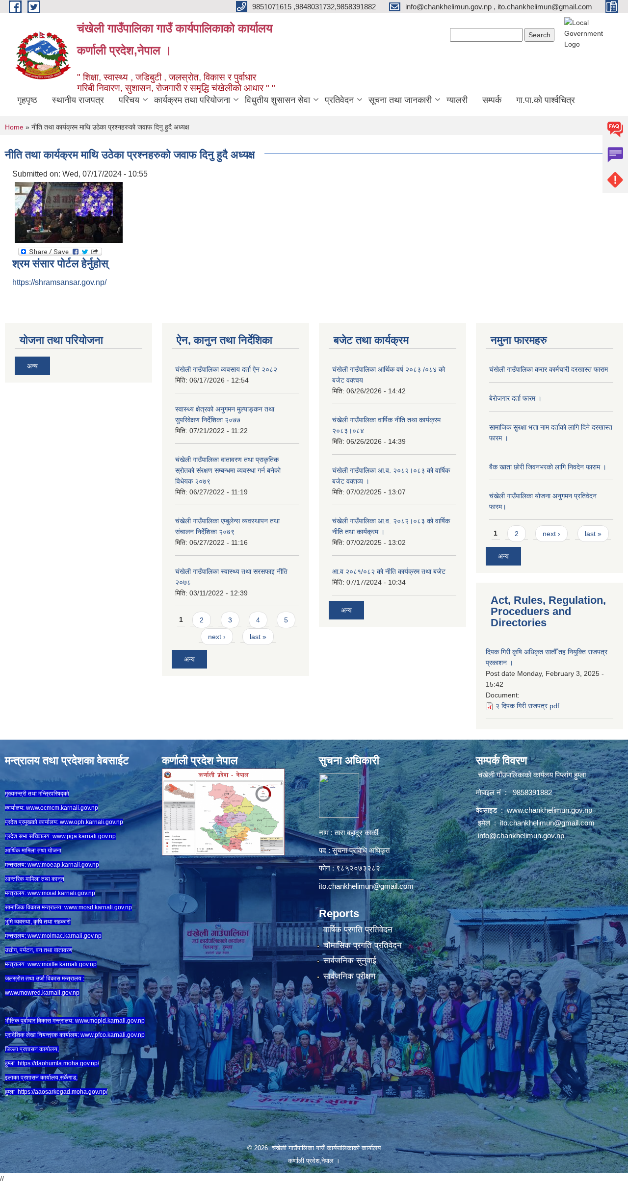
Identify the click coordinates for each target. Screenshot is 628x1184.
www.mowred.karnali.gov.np (42, 992)
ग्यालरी (457, 100)
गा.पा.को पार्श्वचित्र (545, 100)
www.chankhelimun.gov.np (550, 810)
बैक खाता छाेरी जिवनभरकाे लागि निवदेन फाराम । (547, 467)
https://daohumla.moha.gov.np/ (58, 1063)
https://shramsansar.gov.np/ (59, 282)
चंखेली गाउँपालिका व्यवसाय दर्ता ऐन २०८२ (226, 369)
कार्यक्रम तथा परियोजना (192, 100)
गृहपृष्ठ (27, 100)
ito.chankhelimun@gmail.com (366, 886)
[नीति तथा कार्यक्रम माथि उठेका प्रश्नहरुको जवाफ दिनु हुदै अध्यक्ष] (69, 211)
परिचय (129, 100)
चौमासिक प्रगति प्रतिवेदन (362, 945)
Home (14, 127)
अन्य (32, 366)
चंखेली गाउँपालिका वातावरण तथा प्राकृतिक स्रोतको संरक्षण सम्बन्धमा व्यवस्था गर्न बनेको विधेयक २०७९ (228, 470)
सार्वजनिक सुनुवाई (349, 960)
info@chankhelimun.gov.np (521, 835)
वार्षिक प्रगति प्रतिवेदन (357, 929)
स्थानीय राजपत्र (78, 100)
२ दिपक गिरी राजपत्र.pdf (527, 706)
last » (258, 637)
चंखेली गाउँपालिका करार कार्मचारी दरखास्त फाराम (548, 369)
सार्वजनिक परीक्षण (349, 976)
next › (217, 637)
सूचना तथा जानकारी (400, 100)
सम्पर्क (491, 100)
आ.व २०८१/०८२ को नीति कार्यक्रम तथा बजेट (388, 571)
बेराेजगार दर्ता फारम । (515, 398)
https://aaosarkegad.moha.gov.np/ (62, 1091)
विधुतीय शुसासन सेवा (277, 100)
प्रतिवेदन (339, 100)
